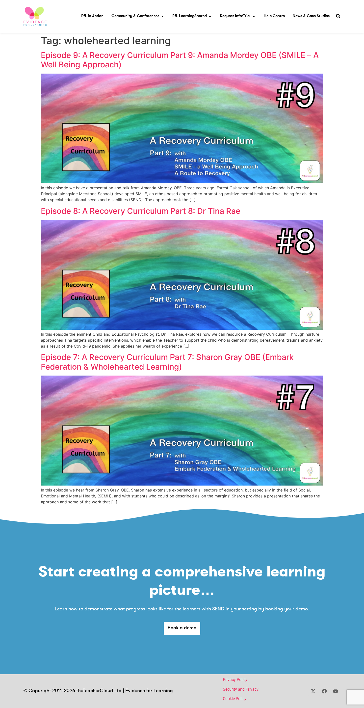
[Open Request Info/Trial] (254, 16)
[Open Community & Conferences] (162, 16)
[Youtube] (335, 691)
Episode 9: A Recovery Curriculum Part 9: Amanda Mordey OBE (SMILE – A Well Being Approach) (180, 59)
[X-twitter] (313, 691)
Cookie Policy (234, 698)
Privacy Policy (235, 679)
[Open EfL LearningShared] (210, 16)
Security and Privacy (241, 689)
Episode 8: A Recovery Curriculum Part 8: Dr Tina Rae (140, 211)
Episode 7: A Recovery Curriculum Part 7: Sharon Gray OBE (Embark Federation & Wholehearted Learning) (167, 361)
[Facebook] (324, 691)
